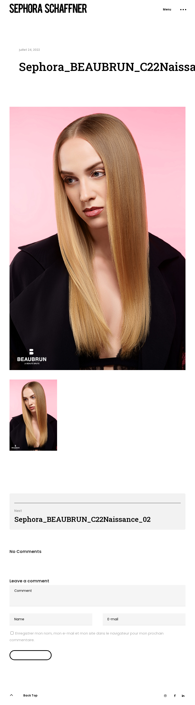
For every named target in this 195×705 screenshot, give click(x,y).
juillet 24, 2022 (29, 50)
